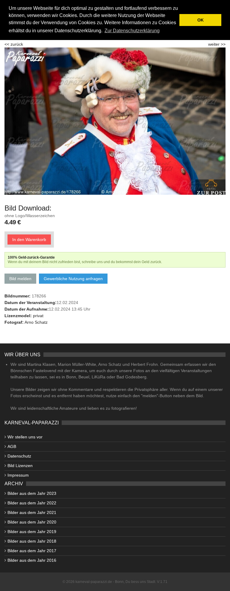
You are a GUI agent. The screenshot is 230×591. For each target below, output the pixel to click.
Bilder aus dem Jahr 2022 (31, 503)
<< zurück (13, 44)
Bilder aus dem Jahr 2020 (31, 522)
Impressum (18, 475)
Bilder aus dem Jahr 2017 (31, 550)
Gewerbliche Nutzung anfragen (73, 278)
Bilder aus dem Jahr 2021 (31, 512)
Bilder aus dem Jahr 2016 (31, 560)
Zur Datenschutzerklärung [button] (132, 30)
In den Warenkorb (29, 239)
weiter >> (217, 44)
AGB (11, 446)
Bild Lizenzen (20, 465)
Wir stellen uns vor (25, 437)
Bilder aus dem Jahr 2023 (31, 493)
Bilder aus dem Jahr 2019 (31, 531)
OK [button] (200, 20)
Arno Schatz (36, 322)
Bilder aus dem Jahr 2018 (31, 541)
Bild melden (20, 278)
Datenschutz (19, 456)
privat (38, 315)
